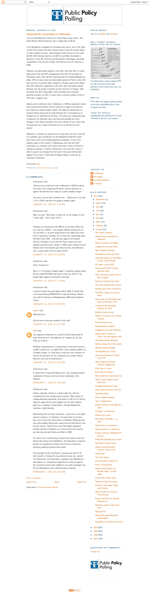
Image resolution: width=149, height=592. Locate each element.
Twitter (102, 34)
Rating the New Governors (106, 482)
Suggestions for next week (106, 247)
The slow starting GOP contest (108, 285)
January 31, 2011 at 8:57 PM (49, 362)
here (38, 164)
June (98, 211)
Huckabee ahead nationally (106, 340)
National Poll (100, 512)
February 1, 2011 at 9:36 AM (49, 472)
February (100, 226)
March (99, 222)
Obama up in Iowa (102, 415)
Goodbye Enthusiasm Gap (106, 386)
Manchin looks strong (104, 312)
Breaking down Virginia (104, 326)
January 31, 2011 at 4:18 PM (49, 204)
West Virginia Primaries (105, 250)
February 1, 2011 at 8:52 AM (49, 383)
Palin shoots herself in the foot (108, 390)
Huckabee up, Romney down (107, 254)
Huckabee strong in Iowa (105, 443)
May (98, 214)
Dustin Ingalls (97, 177)
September (100, 199)
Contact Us (95, 552)
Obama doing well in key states (108, 344)
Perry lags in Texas (103, 368)
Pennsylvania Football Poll (106, 461)
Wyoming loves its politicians (107, 429)
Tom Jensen (96, 183)
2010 (96, 527)
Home (56, 482)
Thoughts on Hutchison (105, 411)
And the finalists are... (104, 322)
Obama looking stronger (105, 348)
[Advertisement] (109, 144)
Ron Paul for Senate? (104, 372)
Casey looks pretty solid (105, 478)
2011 (96, 196)
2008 (96, 535)
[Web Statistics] (74, 591)
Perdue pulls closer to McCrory (108, 289)
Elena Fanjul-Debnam (100, 180)
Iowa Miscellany (102, 393)
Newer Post (31, 482)
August (99, 203)
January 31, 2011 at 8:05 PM (49, 304)
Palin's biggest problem (105, 397)
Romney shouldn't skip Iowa (107, 281)
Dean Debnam (97, 173)
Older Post (81, 482)
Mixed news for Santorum (106, 425)
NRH (35, 331)
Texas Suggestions (103, 401)
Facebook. (114, 34)
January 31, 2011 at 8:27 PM (49, 324)
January (99, 229)
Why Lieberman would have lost (108, 376)
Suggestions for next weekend (108, 330)
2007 (96, 539)
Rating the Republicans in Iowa (108, 439)
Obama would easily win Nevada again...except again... (105, 471)
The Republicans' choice (105, 351)
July (98, 207)
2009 (96, 531)
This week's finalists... (104, 233)
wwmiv (36, 310)
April (98, 218)
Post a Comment (33, 478)
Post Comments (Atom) (48, 487)
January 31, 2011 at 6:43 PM (49, 255)
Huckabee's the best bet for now (108, 522)
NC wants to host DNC (104, 264)
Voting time (100, 453)
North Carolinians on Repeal (107, 243)
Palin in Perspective (103, 465)
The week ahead (102, 457)
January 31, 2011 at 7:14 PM (49, 281)
